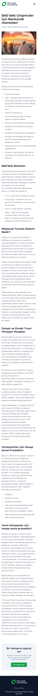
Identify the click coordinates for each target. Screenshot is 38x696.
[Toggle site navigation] (34, 4)
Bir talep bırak (18, 665)
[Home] (9, 4)
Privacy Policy (19, 688)
